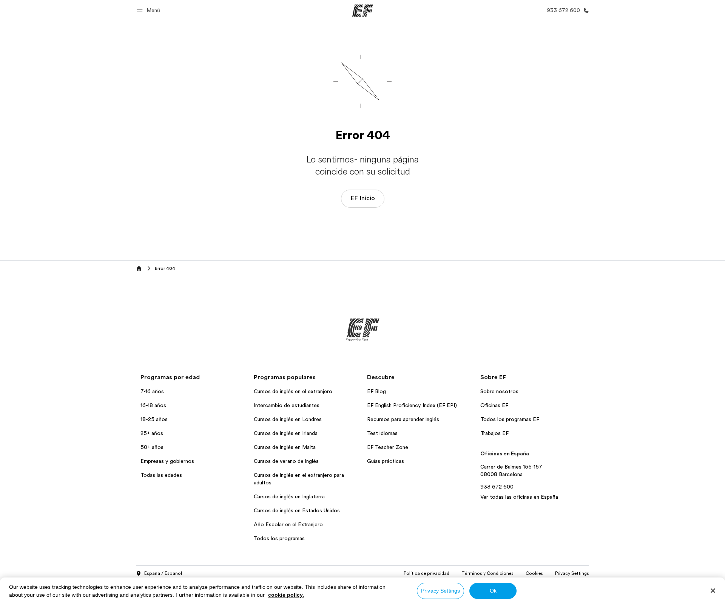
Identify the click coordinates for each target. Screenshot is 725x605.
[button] (149, 10)
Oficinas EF (494, 405)
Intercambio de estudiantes (286, 405)
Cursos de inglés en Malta (285, 447)
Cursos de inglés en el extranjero (293, 391)
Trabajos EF (494, 433)
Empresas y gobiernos (167, 461)
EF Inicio (362, 198)
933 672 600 (497, 487)
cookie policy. (286, 595)
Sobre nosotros (499, 391)
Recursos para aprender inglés (403, 419)
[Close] (713, 590)
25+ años (151, 433)
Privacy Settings (440, 591)
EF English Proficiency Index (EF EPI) (412, 405)
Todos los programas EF (509, 419)
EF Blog (376, 391)
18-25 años (154, 419)
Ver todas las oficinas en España (519, 497)
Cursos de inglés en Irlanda (286, 433)
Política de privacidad (426, 573)
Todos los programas (279, 538)
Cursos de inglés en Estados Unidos (297, 510)
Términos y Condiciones (487, 573)
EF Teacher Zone (387, 447)
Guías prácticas (385, 461)
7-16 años (152, 391)
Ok (493, 591)
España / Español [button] (163, 573)
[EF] (362, 11)
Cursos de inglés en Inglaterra (289, 496)
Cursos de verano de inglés (286, 461)
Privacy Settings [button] (572, 573)
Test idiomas (382, 433)
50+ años (152, 447)
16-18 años (153, 405)
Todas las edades (161, 475)
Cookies (534, 573)
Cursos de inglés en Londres (288, 419)
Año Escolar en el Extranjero (288, 524)
